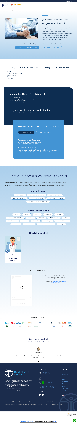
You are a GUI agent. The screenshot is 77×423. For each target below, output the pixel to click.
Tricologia (61, 224)
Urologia (66, 217)
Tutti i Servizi (65, 374)
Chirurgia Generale (12, 220)
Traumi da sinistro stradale (19, 198)
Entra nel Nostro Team (37, 270)
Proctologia (35, 220)
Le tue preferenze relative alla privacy (44, 421)
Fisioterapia (48, 214)
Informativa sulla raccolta (27, 421)
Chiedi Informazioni (45, 132)
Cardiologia (41, 217)
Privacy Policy (33, 404)
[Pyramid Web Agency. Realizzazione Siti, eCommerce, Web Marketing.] (71, 413)
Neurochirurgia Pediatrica (62, 220)
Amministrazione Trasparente (57, 404)
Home (2, 11)
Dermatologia (16, 224)
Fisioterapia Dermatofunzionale (46, 224)
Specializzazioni (66, 377)
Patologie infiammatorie (55, 195)
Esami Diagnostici (8, 11)
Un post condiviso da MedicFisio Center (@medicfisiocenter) (23, 303)
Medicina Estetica (29, 224)
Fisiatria (16, 214)
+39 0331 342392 (24, 142)
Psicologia (59, 214)
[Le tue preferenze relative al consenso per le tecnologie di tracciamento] (1, 317)
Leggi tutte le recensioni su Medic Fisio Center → (38, 341)
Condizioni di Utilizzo (47, 404)
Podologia (37, 214)
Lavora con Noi (66, 393)
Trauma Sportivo (19, 195)
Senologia (24, 220)
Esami (63, 383)
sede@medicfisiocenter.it (35, 142)
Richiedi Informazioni (52, 48)
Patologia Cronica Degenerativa (36, 195)
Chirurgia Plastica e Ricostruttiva (56, 198)
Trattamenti (65, 381)
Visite (63, 379)
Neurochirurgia (47, 220)
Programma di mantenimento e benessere (38, 201)
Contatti (64, 390)
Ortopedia (26, 214)
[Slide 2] (38, 361)
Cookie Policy (39, 404)
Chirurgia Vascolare (54, 217)
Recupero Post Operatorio (37, 198)
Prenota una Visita (26, 132)
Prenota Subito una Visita (27, 48)
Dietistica (30, 217)
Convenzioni (65, 388)
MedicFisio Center (56, 281)
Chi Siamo (64, 386)
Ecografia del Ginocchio (18, 11)
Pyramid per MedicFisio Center (71, 415)
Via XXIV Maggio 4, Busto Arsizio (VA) (27, 147)
